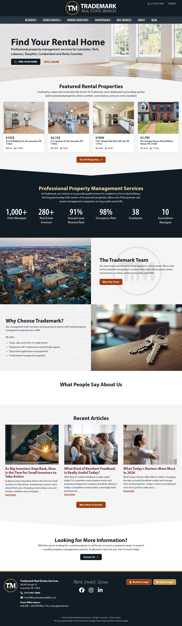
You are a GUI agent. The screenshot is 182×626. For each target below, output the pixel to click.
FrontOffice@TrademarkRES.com (40, 597)
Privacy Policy (115, 617)
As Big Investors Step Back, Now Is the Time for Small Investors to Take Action (30, 472)
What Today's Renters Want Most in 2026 (149, 470)
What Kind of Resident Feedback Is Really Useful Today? (89, 470)
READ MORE (10, 495)
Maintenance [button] (102, 20)
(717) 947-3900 (157, 3)
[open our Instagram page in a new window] (91, 590)
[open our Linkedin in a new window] (100, 590)
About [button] (141, 20)
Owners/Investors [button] (77, 20)
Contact (172, 3)
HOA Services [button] (124, 20)
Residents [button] (30, 20)
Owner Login (166, 582)
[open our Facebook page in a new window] (81, 590)
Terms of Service (116, 621)
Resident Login (140, 582)
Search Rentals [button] (52, 20)
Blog (154, 20)
